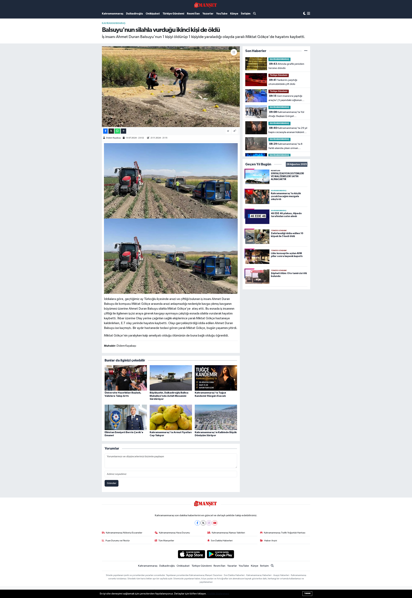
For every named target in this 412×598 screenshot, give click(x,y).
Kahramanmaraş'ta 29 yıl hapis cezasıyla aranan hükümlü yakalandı (287, 130)
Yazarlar (207, 13)
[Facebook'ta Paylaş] (105, 131)
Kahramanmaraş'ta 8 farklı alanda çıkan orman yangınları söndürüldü (285, 146)
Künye (234, 13)
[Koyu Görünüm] (304, 13)
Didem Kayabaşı (113, 138)
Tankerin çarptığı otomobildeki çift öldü (282, 82)
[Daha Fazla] (123, 131)
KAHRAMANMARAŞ (113, 23)
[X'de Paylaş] (111, 131)
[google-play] (220, 554)
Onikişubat (153, 13)
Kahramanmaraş (112, 13)
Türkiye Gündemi (173, 13)
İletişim (245, 13)
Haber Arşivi (270, 540)
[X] (203, 523)
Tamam (307, 593)
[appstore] (191, 554)
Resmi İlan (193, 13)
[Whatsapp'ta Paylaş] (117, 131)
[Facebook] (197, 523)
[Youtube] (214, 523)
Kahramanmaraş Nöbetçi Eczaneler (124, 533)
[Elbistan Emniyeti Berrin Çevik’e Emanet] (126, 417)
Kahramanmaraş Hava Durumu (174, 533)
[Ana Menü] (308, 13)
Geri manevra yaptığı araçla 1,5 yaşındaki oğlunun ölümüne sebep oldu (285, 98)
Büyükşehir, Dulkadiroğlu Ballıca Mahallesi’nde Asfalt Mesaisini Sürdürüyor (169, 395)
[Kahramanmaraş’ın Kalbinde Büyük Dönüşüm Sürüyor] (216, 417)
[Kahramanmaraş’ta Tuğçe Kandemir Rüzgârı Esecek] (216, 377)
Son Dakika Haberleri (222, 540)
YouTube (221, 13)
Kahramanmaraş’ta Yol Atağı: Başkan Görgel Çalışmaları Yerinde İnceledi (286, 114)
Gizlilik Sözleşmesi (218, 593)
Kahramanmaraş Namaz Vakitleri (228, 533)
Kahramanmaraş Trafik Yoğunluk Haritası (284, 533)
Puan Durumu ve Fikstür (118, 540)
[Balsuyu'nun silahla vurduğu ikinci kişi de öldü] (171, 86)
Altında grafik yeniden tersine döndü (286, 66)
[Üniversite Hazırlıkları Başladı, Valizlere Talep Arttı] (126, 377)
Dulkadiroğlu (134, 13)
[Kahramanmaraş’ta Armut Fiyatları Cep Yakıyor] (171, 417)
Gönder (111, 483)
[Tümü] (305, 51)
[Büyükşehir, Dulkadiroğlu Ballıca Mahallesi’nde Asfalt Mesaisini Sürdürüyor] (171, 377)
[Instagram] (209, 523)
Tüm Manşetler (166, 540)
